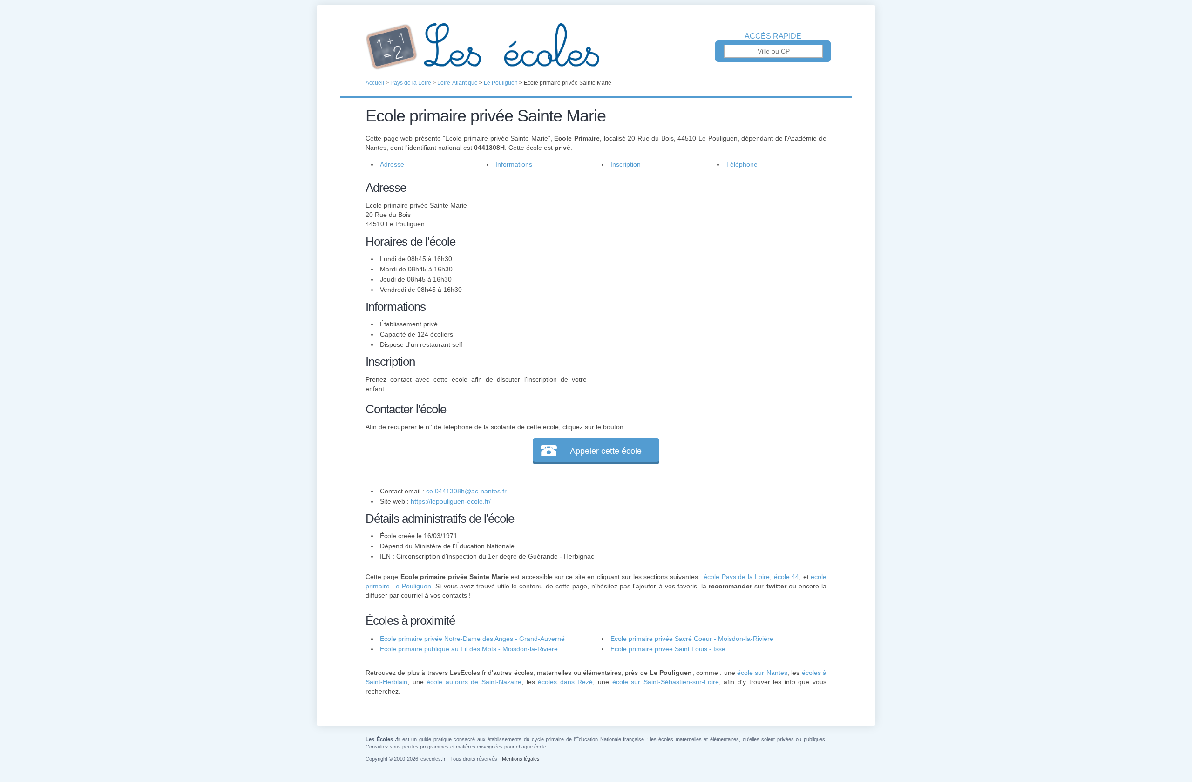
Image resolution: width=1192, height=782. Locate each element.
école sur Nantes (762, 672)
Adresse (392, 164)
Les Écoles (596, 46)
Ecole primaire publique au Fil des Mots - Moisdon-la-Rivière (469, 649)
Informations (513, 164)
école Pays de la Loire (737, 576)
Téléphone (742, 164)
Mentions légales (521, 759)
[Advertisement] (707, 244)
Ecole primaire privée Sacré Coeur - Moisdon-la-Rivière (691, 638)
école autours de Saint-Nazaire (474, 682)
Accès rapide (773, 36)
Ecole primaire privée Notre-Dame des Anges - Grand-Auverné (472, 638)
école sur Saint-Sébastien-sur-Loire (665, 682)
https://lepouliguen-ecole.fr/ (451, 501)
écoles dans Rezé (565, 682)
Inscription (625, 164)
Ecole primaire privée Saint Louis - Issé (667, 649)
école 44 (786, 576)
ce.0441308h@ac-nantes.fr (466, 491)
